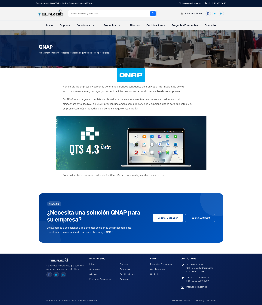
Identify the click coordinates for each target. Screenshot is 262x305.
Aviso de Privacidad (181, 300)
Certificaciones (155, 25)
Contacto (210, 25)
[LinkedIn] (63, 274)
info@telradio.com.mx (196, 286)
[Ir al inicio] (58, 260)
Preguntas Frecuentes (185, 25)
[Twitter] (56, 274)
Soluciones (85, 25)
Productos (112, 25)
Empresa (64, 25)
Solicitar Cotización (168, 217)
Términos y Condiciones (205, 300)
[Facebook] (49, 274)
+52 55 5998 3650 (200, 217)
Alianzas (134, 25)
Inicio (49, 25)
